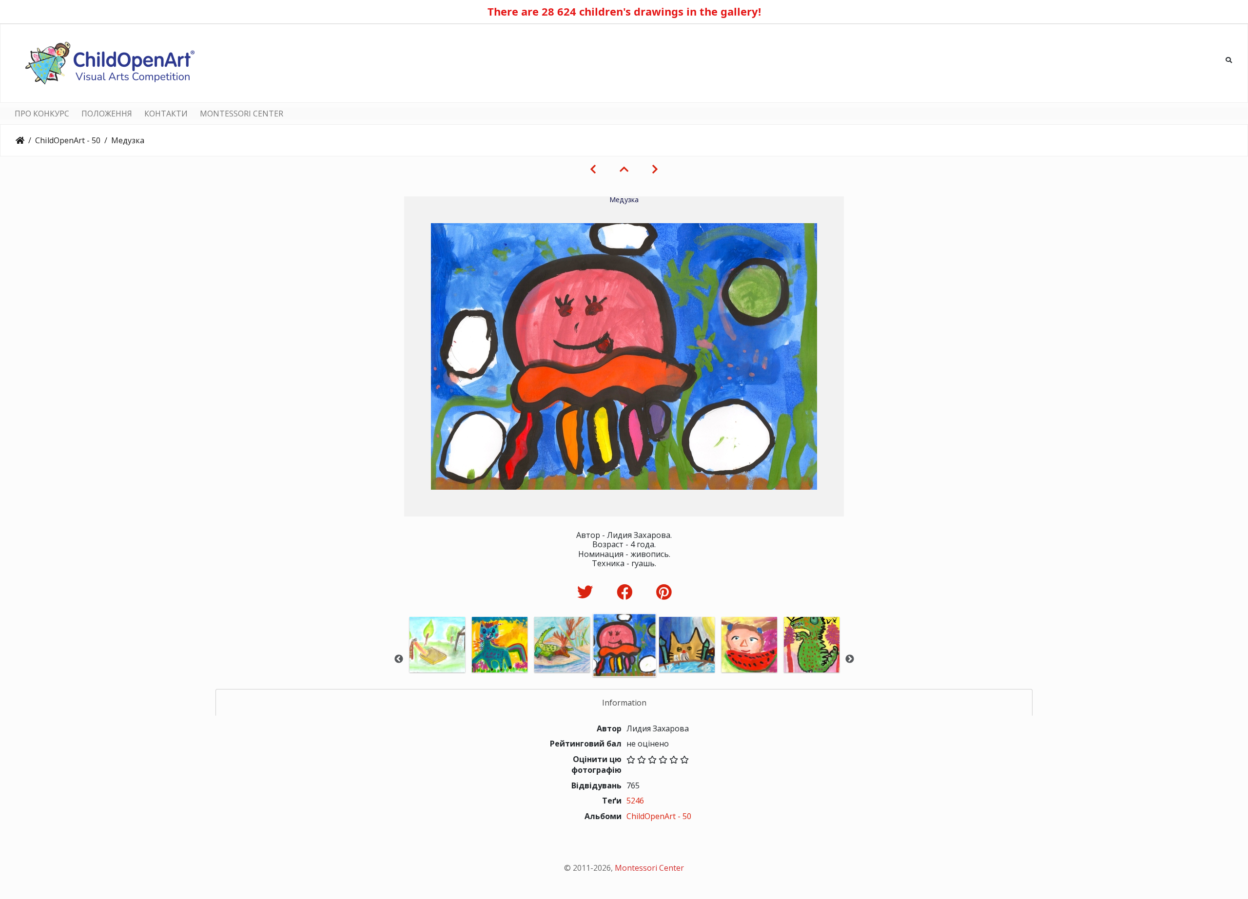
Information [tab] (624, 702)
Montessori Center (649, 867)
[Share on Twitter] (587, 592)
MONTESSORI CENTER (241, 113)
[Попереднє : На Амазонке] (593, 169)
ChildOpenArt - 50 (67, 140)
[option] (437, 658)
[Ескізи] (624, 169)
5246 (635, 800)
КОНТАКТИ (166, 113)
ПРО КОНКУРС (42, 113)
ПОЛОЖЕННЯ (106, 113)
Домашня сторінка (20, 140)
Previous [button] (399, 659)
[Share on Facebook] (626, 592)
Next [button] (850, 659)
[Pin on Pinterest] (663, 592)
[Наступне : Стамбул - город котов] (655, 169)
